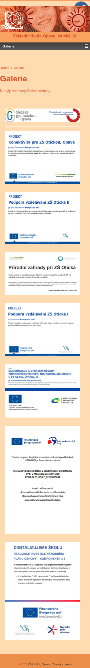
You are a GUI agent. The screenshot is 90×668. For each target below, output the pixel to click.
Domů (5, 68)
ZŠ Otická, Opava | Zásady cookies (49, 664)
